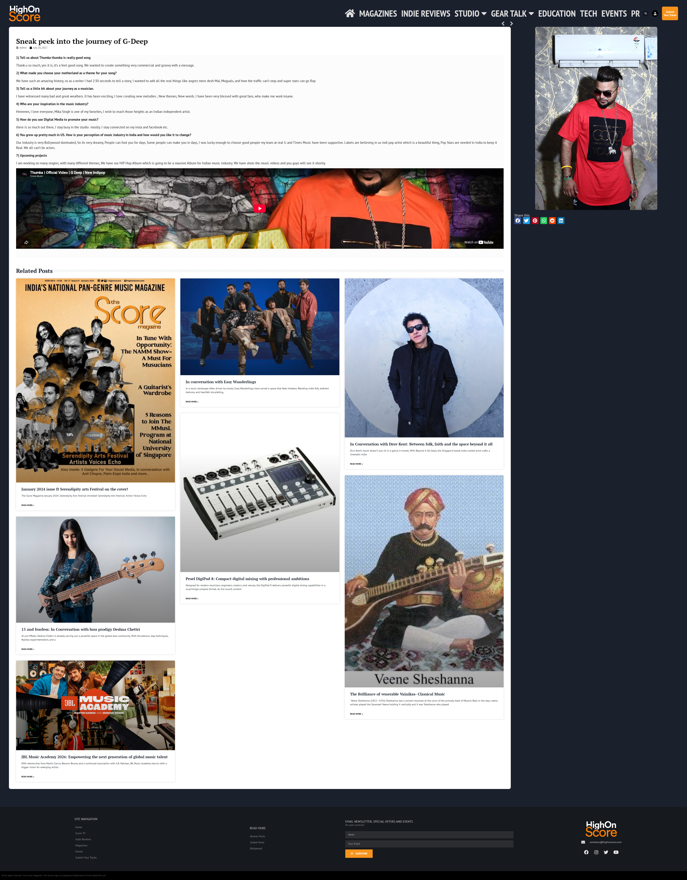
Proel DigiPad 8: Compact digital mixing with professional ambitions (247, 578)
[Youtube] (616, 852)
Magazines (378, 13)
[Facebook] (586, 852)
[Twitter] (606, 852)
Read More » (27, 505)
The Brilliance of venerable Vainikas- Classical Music (397, 694)
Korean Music (257, 836)
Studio (467, 13)
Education (557, 13)
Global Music (257, 842)
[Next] (510, 24)
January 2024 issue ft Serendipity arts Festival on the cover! (74, 489)
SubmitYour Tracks (670, 13)
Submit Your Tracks (86, 857)
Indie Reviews (425, 13)
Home (78, 827)
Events (614, 13)
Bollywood (256, 848)
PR (635, 13)
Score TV (80, 833)
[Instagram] (596, 852)
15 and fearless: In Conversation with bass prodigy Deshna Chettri (80, 629)
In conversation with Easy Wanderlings (221, 381)
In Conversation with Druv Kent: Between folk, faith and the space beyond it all (421, 444)
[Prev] (504, 24)
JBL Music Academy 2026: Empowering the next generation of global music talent (94, 756)
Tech (588, 13)
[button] (645, 13)
